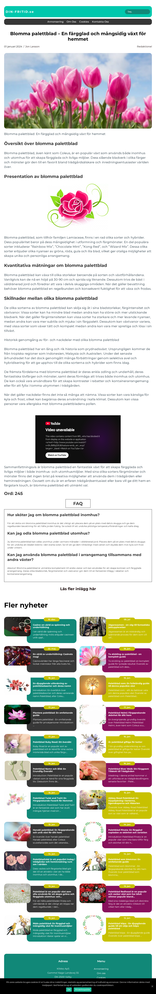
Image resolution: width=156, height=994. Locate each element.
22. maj (52, 648)
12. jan (127, 918)
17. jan (51, 707)
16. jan (127, 736)
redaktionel (144, 46)
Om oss (71, 21)
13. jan (51, 886)
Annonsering (55, 21)
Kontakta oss (100, 21)
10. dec (51, 619)
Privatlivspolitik (82, 989)
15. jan (51, 792)
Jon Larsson (32, 46)
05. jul (127, 619)
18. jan (127, 648)
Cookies (84, 21)
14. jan (127, 824)
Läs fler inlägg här (78, 588)
